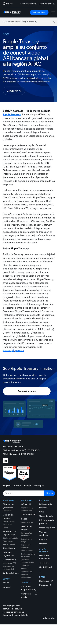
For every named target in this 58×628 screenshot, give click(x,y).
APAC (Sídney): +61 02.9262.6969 (18, 454)
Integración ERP (9, 563)
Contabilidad (45, 567)
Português (39, 485)
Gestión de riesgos (26, 528)
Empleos (43, 585)
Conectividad (9, 559)
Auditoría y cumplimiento (26, 569)
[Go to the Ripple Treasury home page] (12, 12)
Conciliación (9, 548)
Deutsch (17, 485)
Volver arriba (49, 618)
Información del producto (46, 522)
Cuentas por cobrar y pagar (9, 542)
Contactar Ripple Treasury (28, 588)
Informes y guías (47, 527)
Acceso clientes (27, 3)
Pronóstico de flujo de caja (9, 533)
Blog (41, 511)
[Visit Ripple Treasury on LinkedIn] (7, 461)
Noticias (43, 543)
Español (27, 485)
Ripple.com (44, 581)
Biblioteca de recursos (45, 506)
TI (40, 571)
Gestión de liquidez (8, 516)
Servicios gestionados (26, 575)
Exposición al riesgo (26, 540)
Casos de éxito (46, 516)
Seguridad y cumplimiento (15, 615)
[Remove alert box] (53, 22)
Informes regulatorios (8, 554)
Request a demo (27, 391)
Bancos (6, 587)
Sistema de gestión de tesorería (8, 507)
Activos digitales (10, 573)
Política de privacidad (13, 612)
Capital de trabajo (10, 538)
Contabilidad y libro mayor (9, 522)
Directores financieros (44, 557)
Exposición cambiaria (25, 546)
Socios (6, 582)
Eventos (43, 539)
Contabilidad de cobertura (27, 563)
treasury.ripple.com (13, 350)
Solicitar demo (39, 12)
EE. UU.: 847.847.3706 (13, 446)
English (6, 485)
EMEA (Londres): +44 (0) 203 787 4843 (21, 450)
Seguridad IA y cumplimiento (27, 509)
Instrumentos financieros (26, 534)
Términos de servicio (12, 608)
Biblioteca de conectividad (8, 567)
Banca (5, 527)
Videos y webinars (43, 533)
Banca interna (27, 522)
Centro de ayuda (45, 3)
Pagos (24, 518)
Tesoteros (43, 562)
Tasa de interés (27, 551)
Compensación (28, 514)
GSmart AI (26, 504)
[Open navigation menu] (53, 12)
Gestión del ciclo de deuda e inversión (28, 556)
